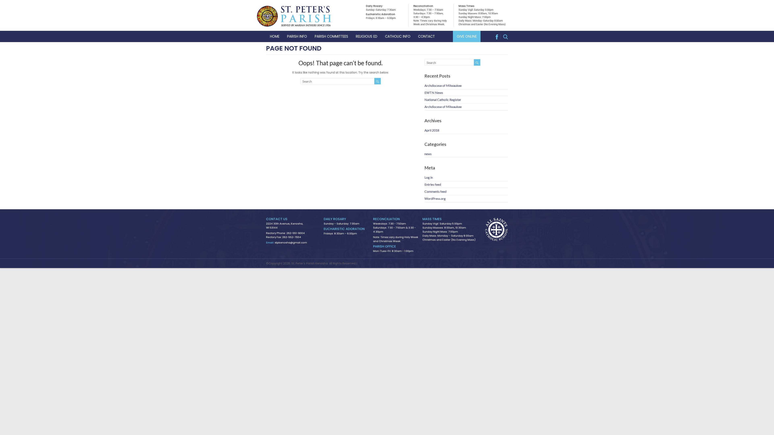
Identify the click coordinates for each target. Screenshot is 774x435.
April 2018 (431, 130)
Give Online (467, 36)
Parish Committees (331, 36)
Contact (426, 36)
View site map (368, 263)
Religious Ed (366, 36)
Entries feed (432, 184)
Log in (428, 177)
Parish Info (297, 36)
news (428, 154)
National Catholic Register (442, 100)
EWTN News (433, 92)
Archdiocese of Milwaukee (443, 85)
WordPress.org (435, 198)
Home (274, 36)
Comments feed (435, 191)
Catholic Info (397, 36)
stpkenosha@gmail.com (291, 242)
